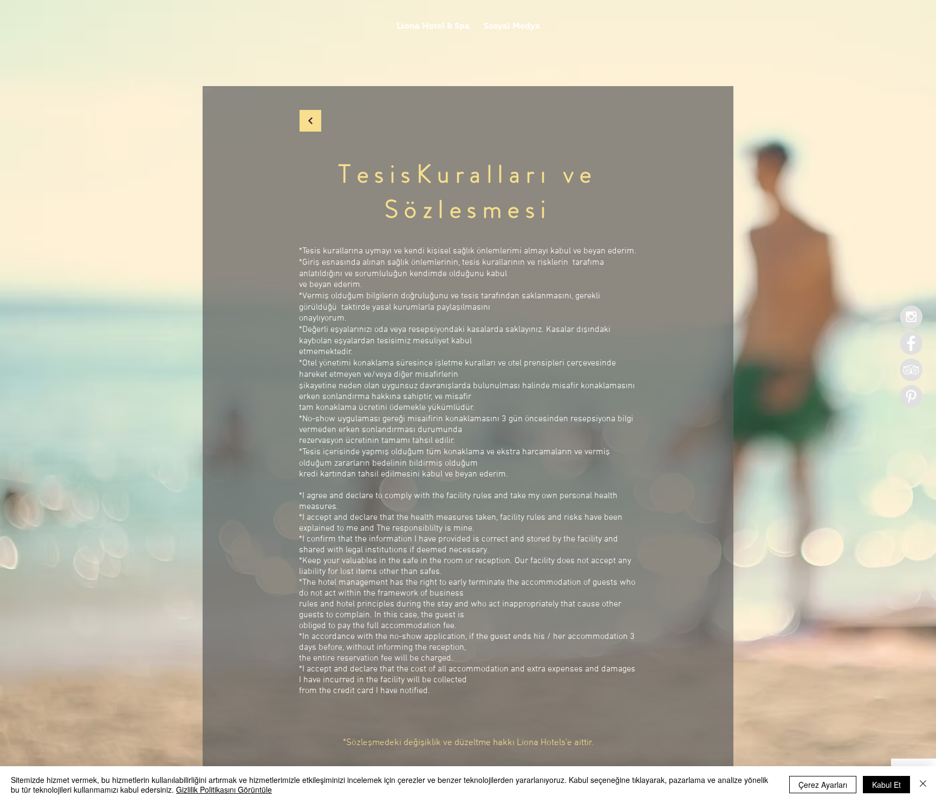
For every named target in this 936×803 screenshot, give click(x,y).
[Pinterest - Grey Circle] (911, 396)
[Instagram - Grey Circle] (911, 316)
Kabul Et (886, 784)
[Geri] (310, 121)
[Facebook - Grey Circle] (911, 343)
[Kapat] (922, 784)
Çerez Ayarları (822, 784)
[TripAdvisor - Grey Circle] (911, 369)
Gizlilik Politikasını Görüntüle (224, 789)
